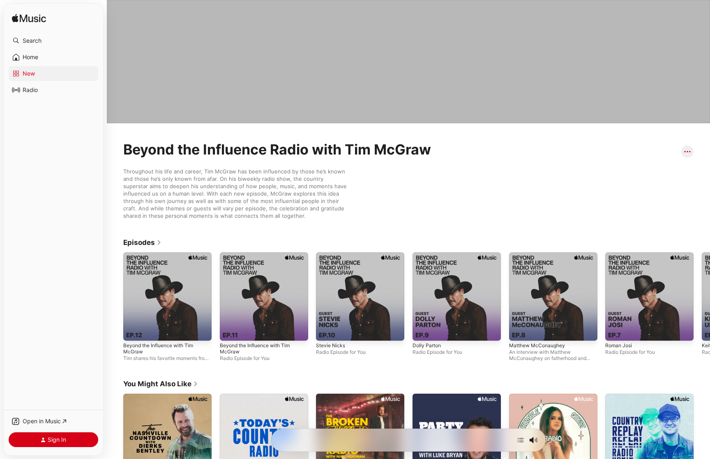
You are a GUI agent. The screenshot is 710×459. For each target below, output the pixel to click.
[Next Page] (702, 296)
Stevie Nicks (330, 345)
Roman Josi (618, 345)
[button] (53, 41)
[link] (142, 242)
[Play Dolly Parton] (457, 296)
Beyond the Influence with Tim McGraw (158, 348)
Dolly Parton (427, 345)
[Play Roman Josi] (649, 296)
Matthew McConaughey (537, 345)
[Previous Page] (115, 296)
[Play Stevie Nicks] (360, 296)
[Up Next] (521, 440)
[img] (29, 18)
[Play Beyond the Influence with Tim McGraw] (167, 296)
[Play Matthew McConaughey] (553, 296)
